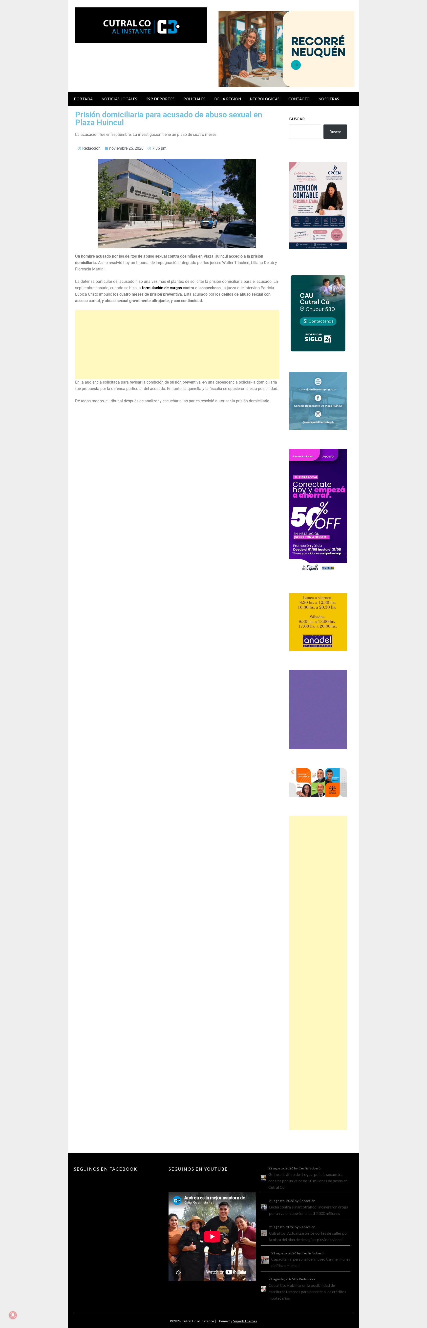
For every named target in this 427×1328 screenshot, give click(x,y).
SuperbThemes (245, 1321)
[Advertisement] (177, 344)
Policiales (194, 99)
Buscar (297, 118)
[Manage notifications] (13, 1315)
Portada (83, 99)
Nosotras (329, 99)
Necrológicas (265, 99)
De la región (227, 99)
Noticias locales (119, 99)
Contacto (299, 99)
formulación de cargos (162, 288)
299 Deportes (160, 99)
